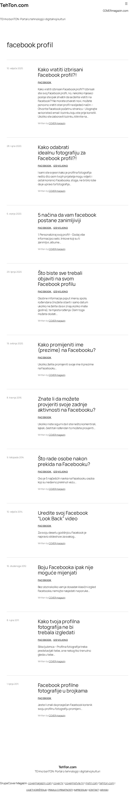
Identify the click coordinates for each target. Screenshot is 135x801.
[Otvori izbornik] (126, 4)
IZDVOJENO (60, 165)
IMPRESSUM (80, 789)
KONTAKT (94, 789)
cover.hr (58, 783)
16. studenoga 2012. (17, 566)
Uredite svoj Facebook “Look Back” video (63, 515)
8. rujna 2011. (13, 620)
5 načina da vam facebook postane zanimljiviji (67, 217)
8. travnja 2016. (14, 397)
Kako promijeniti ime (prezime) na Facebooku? (67, 347)
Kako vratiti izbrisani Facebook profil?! (60, 72)
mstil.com (91, 783)
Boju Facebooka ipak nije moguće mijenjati (66, 569)
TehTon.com (14, 5)
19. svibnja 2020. (15, 343)
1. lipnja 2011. (13, 683)
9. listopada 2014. (15, 457)
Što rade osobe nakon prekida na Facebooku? (64, 461)
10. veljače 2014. (15, 511)
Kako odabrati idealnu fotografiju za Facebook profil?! (62, 152)
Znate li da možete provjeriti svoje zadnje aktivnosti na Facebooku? (67, 404)
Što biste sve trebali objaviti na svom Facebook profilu (60, 278)
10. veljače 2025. (15, 68)
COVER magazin (57, 123)
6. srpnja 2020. (14, 213)
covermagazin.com (40, 783)
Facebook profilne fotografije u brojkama (63, 687)
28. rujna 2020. (14, 146)
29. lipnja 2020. (14, 271)
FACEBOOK (45, 82)
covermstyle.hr (74, 783)
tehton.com (106, 783)
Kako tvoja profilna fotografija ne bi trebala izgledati (59, 627)
